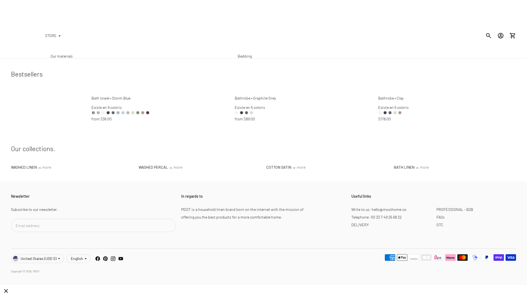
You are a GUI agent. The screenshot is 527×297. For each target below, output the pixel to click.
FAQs (440, 217)
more (46, 167)
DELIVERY (360, 224)
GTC (439, 224)
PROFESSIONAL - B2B (454, 209)
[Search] (489, 36)
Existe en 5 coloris (250, 107)
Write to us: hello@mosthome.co (379, 209)
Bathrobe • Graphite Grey (255, 98)
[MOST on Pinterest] (105, 258)
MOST (36, 271)
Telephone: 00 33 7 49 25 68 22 (376, 217)
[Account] (501, 36)
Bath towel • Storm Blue (110, 98)
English (77, 258)
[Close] (6, 291)
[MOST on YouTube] (121, 258)
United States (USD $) (39, 258)
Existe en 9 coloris (106, 107)
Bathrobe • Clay (390, 98)
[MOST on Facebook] (97, 258)
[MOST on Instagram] (113, 258)
